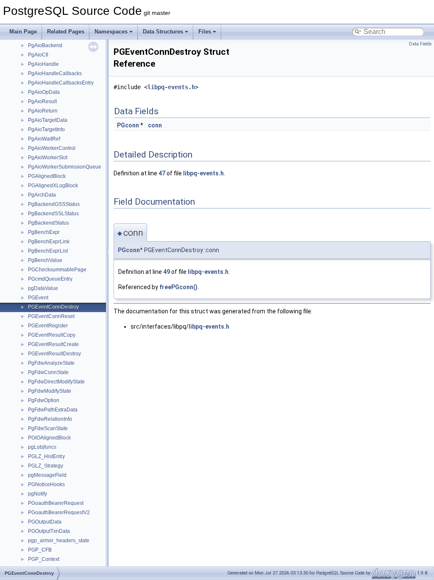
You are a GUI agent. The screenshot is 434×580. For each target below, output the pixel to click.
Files (204, 31)
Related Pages (65, 31)
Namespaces (111, 31)
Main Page (23, 31)
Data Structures (163, 31)
